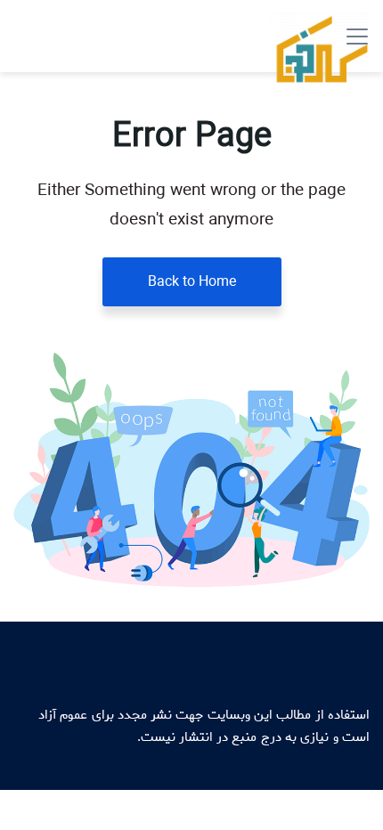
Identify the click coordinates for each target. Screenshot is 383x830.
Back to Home (192, 282)
